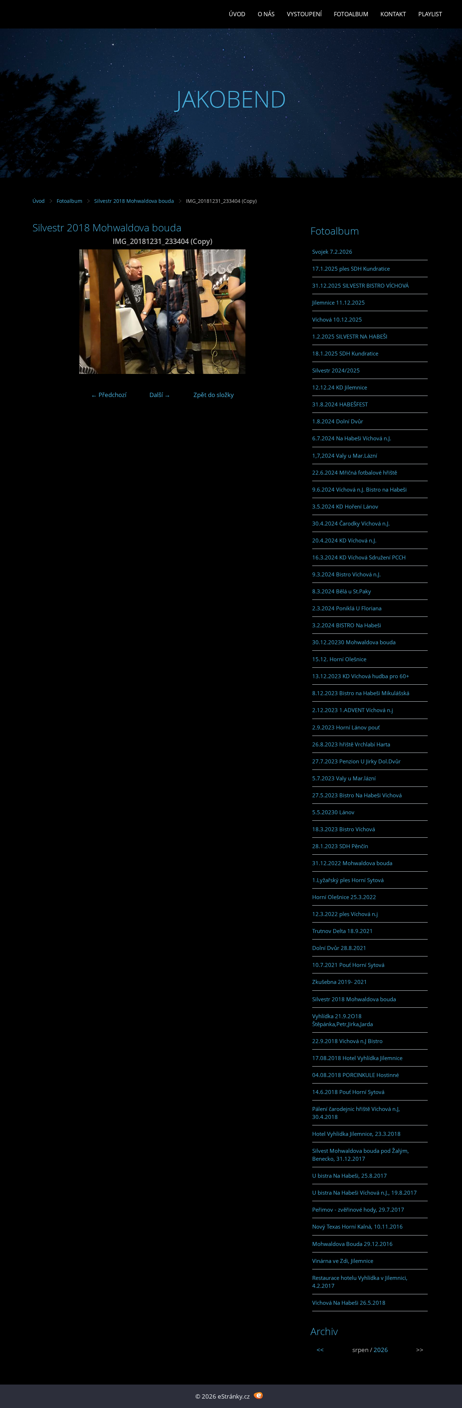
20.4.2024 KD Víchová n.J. (344, 540)
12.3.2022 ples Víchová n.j (345, 913)
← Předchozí (108, 395)
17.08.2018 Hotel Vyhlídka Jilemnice (357, 1058)
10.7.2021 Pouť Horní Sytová (348, 964)
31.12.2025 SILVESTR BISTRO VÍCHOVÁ (360, 285)
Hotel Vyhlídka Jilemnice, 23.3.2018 (356, 1133)
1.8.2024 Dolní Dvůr (337, 421)
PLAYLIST (430, 14)
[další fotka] (281, 311)
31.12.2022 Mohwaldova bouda (352, 863)
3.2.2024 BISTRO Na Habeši (346, 625)
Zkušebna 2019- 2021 (339, 981)
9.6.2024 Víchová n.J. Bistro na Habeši (359, 489)
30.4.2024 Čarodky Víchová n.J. (351, 523)
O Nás (266, 14)
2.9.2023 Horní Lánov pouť (346, 727)
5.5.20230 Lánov (333, 812)
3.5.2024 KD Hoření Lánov (345, 506)
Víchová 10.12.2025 (337, 319)
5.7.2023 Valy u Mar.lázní (344, 778)
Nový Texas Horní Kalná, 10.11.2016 (357, 1226)
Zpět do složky (213, 395)
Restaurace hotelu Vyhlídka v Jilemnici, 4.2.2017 (359, 1281)
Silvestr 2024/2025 (336, 370)
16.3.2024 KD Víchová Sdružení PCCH (359, 557)
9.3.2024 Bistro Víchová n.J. (346, 574)
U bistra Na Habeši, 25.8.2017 (349, 1175)
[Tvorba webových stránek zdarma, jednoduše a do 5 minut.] (258, 1395)
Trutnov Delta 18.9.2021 (342, 930)
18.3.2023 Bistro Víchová (343, 829)
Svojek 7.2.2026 (332, 251)
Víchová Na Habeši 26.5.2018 (348, 1302)
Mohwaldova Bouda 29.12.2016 (352, 1243)
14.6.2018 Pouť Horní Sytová (348, 1091)
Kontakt (393, 14)
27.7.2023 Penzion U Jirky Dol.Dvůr (356, 761)
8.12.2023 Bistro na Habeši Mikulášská (360, 693)
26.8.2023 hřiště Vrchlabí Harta (351, 744)
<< (320, 1350)
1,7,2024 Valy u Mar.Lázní (344, 455)
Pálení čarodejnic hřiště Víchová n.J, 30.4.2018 (356, 1112)
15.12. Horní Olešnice (339, 659)
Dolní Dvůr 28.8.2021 (339, 947)
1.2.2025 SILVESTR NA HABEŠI (349, 336)
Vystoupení (304, 14)
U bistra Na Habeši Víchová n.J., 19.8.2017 (364, 1192)
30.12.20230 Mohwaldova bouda (354, 642)
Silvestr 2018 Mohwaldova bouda (134, 200)
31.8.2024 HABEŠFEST (340, 404)
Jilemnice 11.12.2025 (338, 302)
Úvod (237, 14)
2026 (381, 1350)
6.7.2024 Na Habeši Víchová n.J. (351, 438)
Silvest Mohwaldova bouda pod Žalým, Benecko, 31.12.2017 (360, 1154)
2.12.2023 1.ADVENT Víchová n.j (352, 710)
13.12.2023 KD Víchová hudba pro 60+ (360, 676)
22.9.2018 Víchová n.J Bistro (347, 1041)
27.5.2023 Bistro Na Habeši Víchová (357, 795)
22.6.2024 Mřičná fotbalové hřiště (354, 472)
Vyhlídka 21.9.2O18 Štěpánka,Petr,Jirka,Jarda (342, 1020)
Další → (159, 395)
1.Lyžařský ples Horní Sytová (348, 880)
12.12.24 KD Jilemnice (339, 387)
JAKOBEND (231, 98)
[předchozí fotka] (44, 311)
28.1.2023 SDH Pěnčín (340, 846)
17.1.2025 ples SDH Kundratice (351, 268)
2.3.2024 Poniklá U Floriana (347, 608)
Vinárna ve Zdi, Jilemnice (342, 1260)
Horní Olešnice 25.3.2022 (344, 897)
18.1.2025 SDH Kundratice (345, 353)
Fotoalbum (351, 14)
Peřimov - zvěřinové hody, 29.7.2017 (358, 1209)
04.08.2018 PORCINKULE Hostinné (355, 1074)
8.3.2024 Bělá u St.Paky (341, 591)
